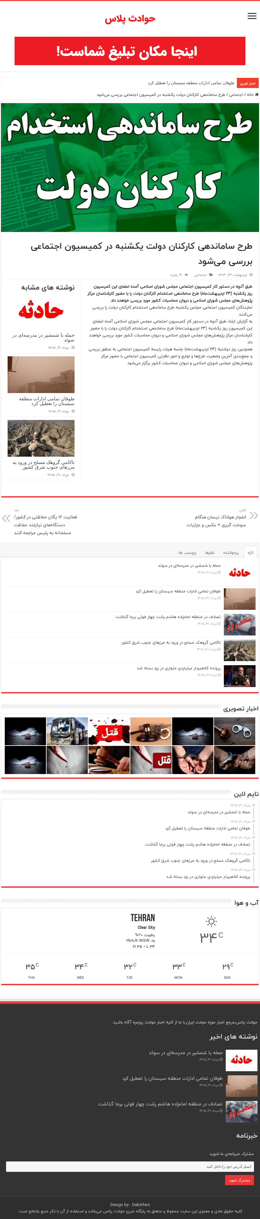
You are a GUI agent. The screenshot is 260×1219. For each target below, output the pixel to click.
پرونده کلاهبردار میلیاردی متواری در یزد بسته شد (179, 668)
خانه (251, 94)
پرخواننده (231, 552)
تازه (251, 552)
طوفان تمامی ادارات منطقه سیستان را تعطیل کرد (191, 82)
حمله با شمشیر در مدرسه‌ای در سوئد (43, 337)
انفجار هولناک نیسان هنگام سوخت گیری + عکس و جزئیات (216, 518)
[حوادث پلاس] (130, 18)
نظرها (209, 552)
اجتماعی (236, 94)
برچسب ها (187, 552)
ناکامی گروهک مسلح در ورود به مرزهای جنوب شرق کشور (44, 464)
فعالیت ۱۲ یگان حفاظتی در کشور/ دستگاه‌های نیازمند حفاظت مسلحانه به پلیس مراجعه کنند (45, 522)
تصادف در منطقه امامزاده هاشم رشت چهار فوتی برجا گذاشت (168, 616)
